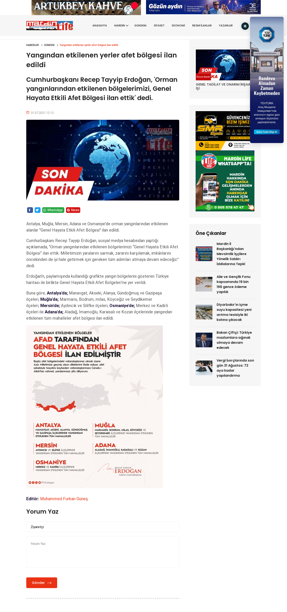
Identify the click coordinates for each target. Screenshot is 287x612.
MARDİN (119, 25)
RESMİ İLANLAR (202, 25)
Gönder (38, 582)
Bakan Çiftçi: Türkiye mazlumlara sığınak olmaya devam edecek (234, 340)
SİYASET (159, 25)
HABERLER (32, 45)
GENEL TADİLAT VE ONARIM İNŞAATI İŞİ (224, 86)
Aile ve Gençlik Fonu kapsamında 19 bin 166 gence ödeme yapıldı (233, 284)
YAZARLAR (226, 25)
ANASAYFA (99, 25)
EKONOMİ (178, 25)
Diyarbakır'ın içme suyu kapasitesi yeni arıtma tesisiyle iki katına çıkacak (234, 312)
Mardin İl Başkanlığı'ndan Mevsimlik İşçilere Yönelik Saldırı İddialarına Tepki (231, 253)
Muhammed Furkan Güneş (64, 498)
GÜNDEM (140, 25)
